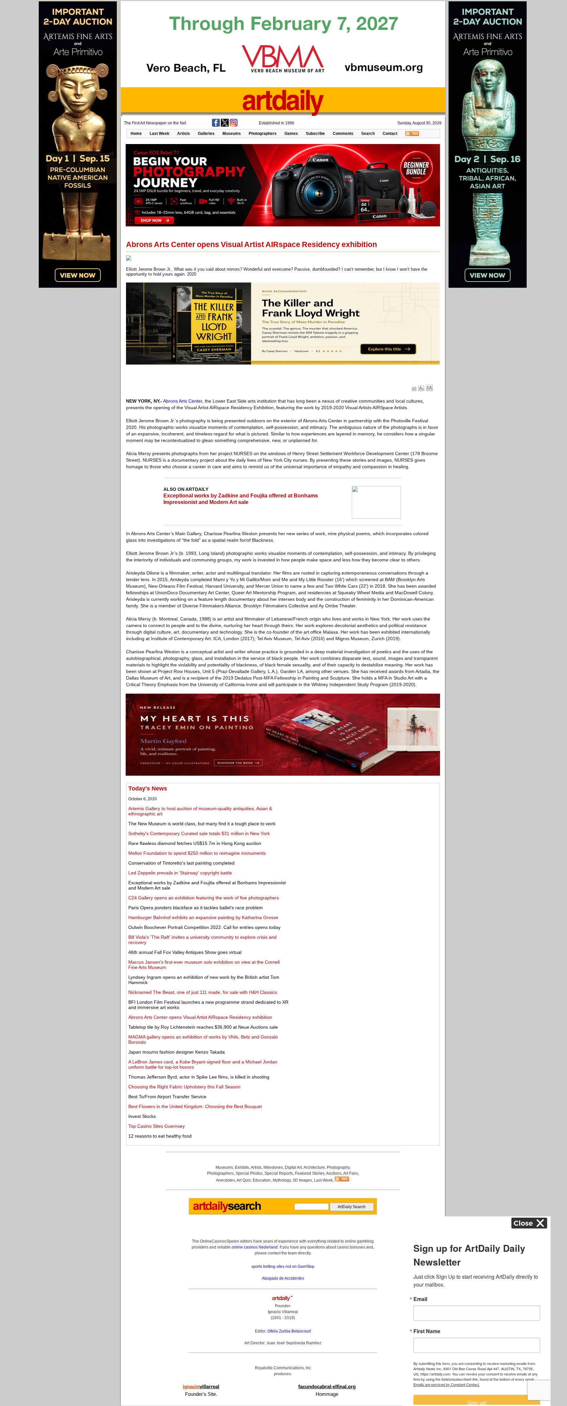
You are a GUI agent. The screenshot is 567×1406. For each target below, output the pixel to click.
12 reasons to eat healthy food (160, 1136)
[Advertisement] (364, 831)
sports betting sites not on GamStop (282, 1266)
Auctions (334, 1173)
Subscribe (315, 133)
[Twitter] (225, 125)
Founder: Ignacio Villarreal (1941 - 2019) (283, 1312)
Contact (390, 133)
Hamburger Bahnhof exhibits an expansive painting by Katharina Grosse (203, 917)
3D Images (302, 1180)
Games (291, 133)
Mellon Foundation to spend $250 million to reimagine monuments (197, 853)
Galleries (206, 133)
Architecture (314, 1167)
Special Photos (249, 1173)
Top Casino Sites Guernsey (156, 1126)
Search (368, 133)
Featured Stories (310, 1173)
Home (136, 133)
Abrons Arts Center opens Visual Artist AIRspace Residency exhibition (200, 1017)
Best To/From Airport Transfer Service (167, 1096)
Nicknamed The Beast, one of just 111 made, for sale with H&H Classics (202, 992)
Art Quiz (244, 1180)
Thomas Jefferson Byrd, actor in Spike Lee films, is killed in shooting (198, 1077)
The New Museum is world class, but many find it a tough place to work (202, 823)
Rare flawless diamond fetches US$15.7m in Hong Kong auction (194, 843)
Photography (338, 1167)
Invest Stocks (142, 1116)
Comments (343, 133)
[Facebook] (216, 125)
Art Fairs (350, 1173)
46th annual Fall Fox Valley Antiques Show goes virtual (185, 952)
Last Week (159, 133)
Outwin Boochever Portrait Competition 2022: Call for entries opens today (204, 927)
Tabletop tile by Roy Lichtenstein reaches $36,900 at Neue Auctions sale (203, 1027)
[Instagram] (234, 125)
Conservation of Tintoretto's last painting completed (181, 863)
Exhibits (242, 1167)
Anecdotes (225, 1180)
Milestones (273, 1167)
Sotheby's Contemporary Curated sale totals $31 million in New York (199, 833)
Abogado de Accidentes (283, 1278)
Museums (231, 133)
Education (262, 1180)
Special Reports (278, 1173)
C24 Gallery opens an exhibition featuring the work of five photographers (203, 897)
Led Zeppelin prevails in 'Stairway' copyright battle (180, 872)
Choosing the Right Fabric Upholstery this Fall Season (184, 1086)
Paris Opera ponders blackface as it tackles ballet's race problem (195, 907)
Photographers (263, 133)
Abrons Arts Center (182, 401)
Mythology (282, 1180)
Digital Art (293, 1167)
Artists (183, 133)
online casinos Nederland (255, 1247)
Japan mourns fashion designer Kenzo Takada (176, 1052)
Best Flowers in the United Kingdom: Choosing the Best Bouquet (195, 1106)
